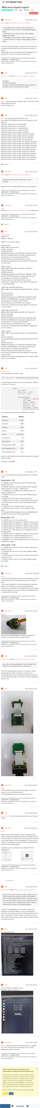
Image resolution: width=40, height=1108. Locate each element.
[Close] (37, 1069)
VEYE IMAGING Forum (14, 2)
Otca (6, 73)
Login (11, 1093)
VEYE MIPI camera (8, 10)
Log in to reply (33, 13)
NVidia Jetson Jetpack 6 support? (20, 23)
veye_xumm (8, 19)
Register (6, 1093)
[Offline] (3, 19)
